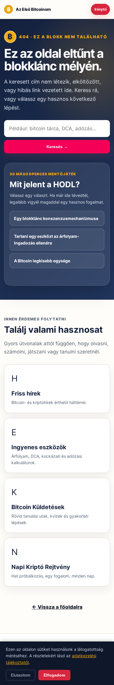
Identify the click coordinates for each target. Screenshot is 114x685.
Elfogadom (54, 675)
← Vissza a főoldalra (57, 607)
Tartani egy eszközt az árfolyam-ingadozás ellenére (46, 239)
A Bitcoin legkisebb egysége (42, 260)
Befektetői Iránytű (100, 9)
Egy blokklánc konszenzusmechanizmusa (56, 218)
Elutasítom (20, 675)
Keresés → (57, 146)
